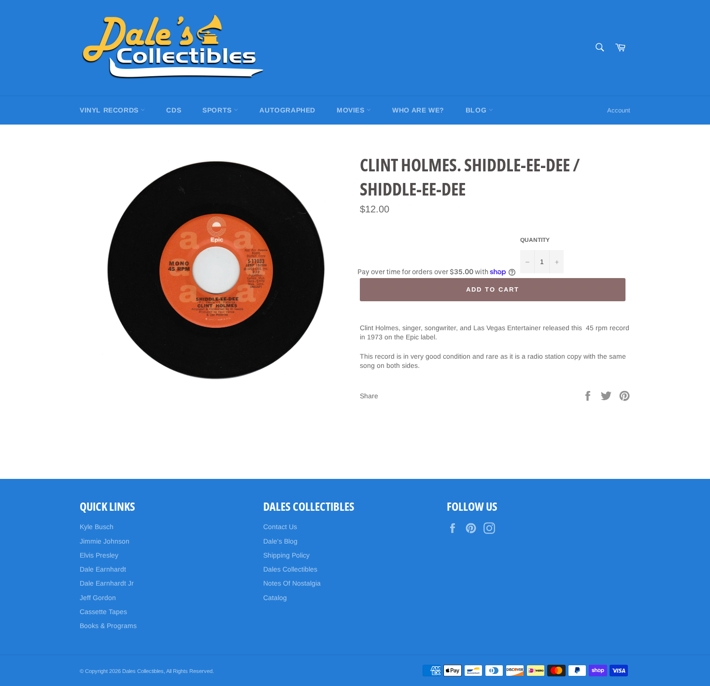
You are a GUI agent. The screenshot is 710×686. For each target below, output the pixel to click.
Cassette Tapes (103, 612)
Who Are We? (418, 110)
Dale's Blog (280, 541)
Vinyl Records (110, 110)
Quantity (535, 240)
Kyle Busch (97, 527)
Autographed (287, 110)
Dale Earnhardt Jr (107, 583)
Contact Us (280, 527)
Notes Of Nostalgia (292, 583)
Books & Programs (108, 626)
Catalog (275, 598)
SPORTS (218, 110)
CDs (173, 110)
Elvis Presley (99, 555)
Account (618, 110)
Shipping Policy (286, 555)
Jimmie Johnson (104, 541)
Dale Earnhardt (103, 569)
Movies (352, 110)
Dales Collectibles (290, 569)
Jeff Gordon (98, 598)
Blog (477, 110)
